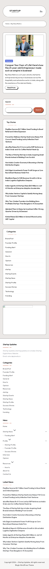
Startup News (10, 278)
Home (7, 24)
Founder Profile (11, 243)
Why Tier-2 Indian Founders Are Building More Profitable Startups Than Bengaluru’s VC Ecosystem (24, 202)
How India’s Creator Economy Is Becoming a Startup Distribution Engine (24, 163)
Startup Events (10, 274)
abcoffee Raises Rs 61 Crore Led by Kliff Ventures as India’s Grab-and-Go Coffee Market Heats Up (24, 148)
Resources (9, 265)
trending (8, 296)
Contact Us (7, 474)
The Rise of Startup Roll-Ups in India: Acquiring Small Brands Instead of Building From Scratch (24, 156)
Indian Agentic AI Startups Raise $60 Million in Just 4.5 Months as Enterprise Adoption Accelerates (23, 187)
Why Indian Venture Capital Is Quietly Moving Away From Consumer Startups (23, 194)
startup (8, 269)
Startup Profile (10, 283)
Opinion (8, 261)
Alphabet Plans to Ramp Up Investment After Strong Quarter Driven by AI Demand (24, 210)
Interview (6, 455)
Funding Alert (10, 247)
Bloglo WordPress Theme (24, 565)
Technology (9, 291)
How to (7, 256)
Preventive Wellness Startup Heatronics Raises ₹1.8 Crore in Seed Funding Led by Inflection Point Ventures (24, 139)
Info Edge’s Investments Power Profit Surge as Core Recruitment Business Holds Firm (24, 171)
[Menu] (41, 11)
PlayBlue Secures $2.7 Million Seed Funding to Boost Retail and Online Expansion (24, 130)
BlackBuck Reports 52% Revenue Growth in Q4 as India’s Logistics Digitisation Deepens (23, 179)
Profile (5, 441)
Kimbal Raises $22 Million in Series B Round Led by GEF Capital (23, 218)
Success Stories (11, 287)
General (9, 61)
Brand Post (9, 239)
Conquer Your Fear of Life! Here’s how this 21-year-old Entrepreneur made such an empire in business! (24, 68)
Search (8, 102)
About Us (6, 471)
